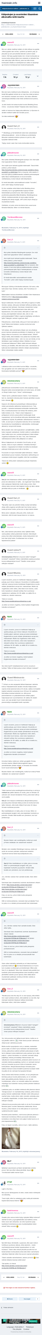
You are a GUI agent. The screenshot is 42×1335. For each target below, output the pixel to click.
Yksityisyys (30, 1327)
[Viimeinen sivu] (39, 34)
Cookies (26, 1329)
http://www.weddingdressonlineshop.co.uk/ (16, 601)
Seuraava (33, 34)
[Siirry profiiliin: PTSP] (4, 1183)
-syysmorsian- (13, 85)
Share (10, 1299)
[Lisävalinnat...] (38, 43)
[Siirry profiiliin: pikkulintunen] (4, 154)
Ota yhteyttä (17, 1329)
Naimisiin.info (9, 3)
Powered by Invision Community (21, 1332)
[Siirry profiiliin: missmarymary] (4, 382)
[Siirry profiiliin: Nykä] (4, 618)
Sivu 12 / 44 (21, 34)
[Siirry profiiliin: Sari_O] (4, 241)
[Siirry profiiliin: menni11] (4, 44)
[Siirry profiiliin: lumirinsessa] (4, 1212)
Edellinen (9, 34)
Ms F (9, 1161)
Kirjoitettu (16, 45)
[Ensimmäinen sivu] (2, 34)
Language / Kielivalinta (15, 1327)
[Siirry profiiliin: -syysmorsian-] (4, 86)
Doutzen (12, 22)
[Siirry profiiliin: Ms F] (4, 1162)
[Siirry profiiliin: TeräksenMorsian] (4, 218)
